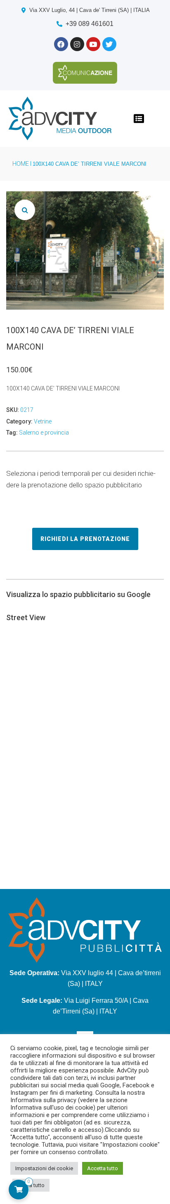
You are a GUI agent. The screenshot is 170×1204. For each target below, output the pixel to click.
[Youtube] (93, 44)
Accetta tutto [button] (102, 1168)
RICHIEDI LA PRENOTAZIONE (85, 539)
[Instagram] (77, 44)
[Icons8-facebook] (61, 44)
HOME (20, 163)
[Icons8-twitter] (109, 44)
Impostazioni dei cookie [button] (44, 1168)
